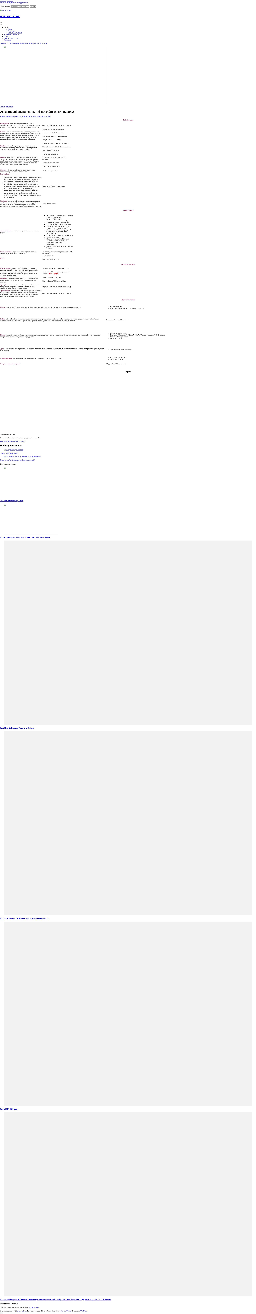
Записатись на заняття (11, 34)
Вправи (2, 107)
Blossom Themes (66, 1311)
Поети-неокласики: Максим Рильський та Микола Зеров (25, 538)
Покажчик (7, 40)
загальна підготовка (7, 441)
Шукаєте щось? (5, 6)
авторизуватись (33, 1307)
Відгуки (7, 36)
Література (11, 31)
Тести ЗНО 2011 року (9, 1109)
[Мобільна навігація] (1, 22)
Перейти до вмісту (6, 1)
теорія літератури (19, 441)
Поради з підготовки (15, 33)
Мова (10, 29)
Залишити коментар (25, 116)
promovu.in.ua (10, 16)
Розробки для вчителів (11, 38)
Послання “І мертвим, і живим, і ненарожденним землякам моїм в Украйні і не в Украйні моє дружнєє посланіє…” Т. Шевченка (55, 1300)
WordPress (83, 1311)
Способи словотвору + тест (11, 501)
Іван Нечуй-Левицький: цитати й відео (17, 728)
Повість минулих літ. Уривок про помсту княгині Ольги (24, 919)
